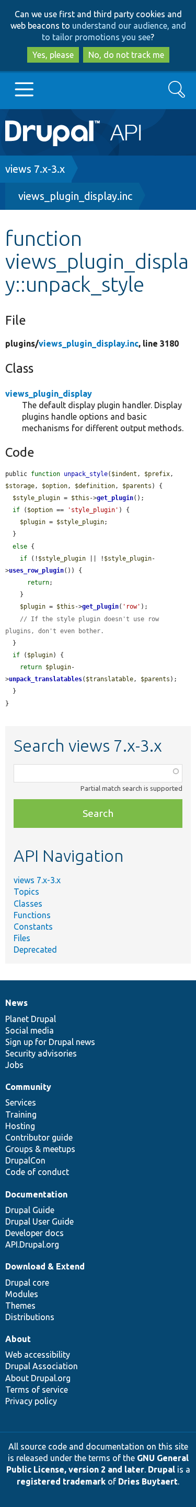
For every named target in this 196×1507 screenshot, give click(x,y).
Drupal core (27, 1282)
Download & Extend (45, 1266)
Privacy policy (31, 1401)
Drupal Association (41, 1366)
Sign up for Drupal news (50, 1042)
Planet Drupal (30, 1019)
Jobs (14, 1065)
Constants (33, 926)
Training (21, 1114)
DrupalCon (25, 1160)
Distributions (29, 1317)
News (16, 1002)
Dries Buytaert (148, 1481)
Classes (28, 903)
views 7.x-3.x (35, 169)
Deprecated (35, 949)
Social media (29, 1030)
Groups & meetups (40, 1149)
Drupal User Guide (39, 1221)
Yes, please (53, 55)
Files (22, 938)
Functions (32, 915)
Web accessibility (37, 1354)
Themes (20, 1305)
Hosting (20, 1126)
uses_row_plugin (36, 570)
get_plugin (115, 498)
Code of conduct (37, 1172)
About (18, 1339)
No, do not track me (126, 55)
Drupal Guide (29, 1210)
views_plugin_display (48, 393)
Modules (21, 1294)
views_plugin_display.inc (75, 196)
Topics (26, 891)
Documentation (36, 1194)
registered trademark (61, 1481)
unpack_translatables (45, 679)
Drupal (161, 1469)
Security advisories (41, 1053)
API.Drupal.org (32, 1244)
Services (20, 1102)
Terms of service (36, 1389)
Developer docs (34, 1233)
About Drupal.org (38, 1378)
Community (28, 1086)
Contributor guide (39, 1137)
